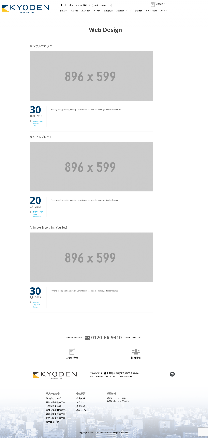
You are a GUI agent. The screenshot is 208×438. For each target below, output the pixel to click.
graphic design (38, 121)
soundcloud (37, 216)
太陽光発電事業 (53, 406)
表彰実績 (80, 406)
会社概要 (138, 10)
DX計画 (97, 10)
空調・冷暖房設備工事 (56, 410)
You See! (48, 227)
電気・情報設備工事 (55, 402)
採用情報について (123, 10)
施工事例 (74, 10)
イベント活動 (151, 10)
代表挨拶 (80, 398)
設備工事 (63, 10)
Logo (34, 125)
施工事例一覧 (52, 422)
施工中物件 (86, 10)
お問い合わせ (161, 4)
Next (156, 169)
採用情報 (136, 357)
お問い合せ (72, 357)
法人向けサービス (54, 398)
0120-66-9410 (106, 337)
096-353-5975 (103, 376)
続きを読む (57, 116)
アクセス (163, 10)
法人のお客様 (53, 393)
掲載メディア (82, 410)
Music (35, 214)
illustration (36, 123)
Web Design (36, 306)
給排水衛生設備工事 (55, 414)
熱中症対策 (108, 10)
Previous (27, 169)
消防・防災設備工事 (55, 418)
